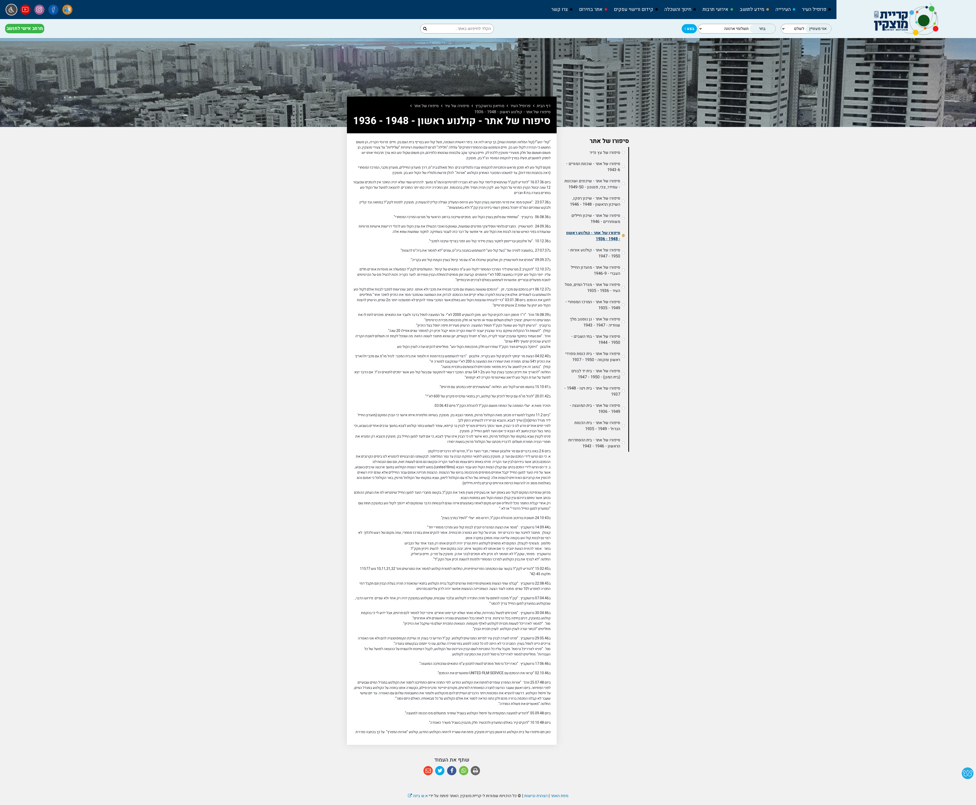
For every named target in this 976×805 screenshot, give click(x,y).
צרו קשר (559, 9)
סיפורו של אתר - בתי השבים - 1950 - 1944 (595, 339)
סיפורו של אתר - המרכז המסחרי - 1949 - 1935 (592, 305)
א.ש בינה (418, 796)
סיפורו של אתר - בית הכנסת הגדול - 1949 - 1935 (597, 426)
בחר (762, 29)
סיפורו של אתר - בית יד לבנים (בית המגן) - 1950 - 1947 (595, 374)
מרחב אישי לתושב (24, 28)
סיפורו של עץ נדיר (605, 153)
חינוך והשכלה (677, 9)
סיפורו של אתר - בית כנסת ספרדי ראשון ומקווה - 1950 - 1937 (592, 357)
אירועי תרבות (715, 9)
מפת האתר (559, 796)
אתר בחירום (591, 9)
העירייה (783, 9)
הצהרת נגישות (535, 796)
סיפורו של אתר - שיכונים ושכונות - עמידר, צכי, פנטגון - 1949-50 (592, 184)
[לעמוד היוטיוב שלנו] (25, 10)
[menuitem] (814, 9)
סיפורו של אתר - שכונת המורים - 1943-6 (593, 167)
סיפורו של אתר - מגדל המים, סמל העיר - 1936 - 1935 (592, 288)
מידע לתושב (752, 9)
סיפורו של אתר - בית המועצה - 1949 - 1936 (595, 408)
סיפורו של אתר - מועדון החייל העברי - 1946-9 (595, 270)
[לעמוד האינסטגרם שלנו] (39, 10)
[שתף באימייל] (428, 770)
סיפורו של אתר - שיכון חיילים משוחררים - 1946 (595, 219)
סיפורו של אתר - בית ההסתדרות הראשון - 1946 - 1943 (594, 443)
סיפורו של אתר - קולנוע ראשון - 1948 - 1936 (593, 236)
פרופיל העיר (814, 9)
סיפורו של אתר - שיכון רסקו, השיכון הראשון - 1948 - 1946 (595, 201)
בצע (690, 29)
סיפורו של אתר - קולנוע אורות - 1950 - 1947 (594, 253)
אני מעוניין (818, 29)
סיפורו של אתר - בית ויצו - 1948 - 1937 (592, 391)
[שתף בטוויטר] (440, 770)
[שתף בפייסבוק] (451, 770)
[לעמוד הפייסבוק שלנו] (53, 10)
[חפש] (425, 29)
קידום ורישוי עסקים (633, 9)
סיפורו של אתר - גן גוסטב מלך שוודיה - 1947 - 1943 (595, 322)
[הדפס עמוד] (475, 770)
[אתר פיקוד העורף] (67, 10)
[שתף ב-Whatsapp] (463, 770)
